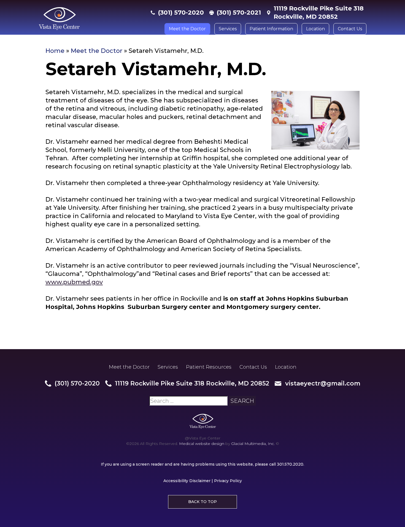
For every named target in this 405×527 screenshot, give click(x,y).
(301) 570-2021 (239, 12)
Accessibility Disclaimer (186, 480)
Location (315, 28)
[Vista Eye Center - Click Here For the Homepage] (92, 18)
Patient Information (271, 28)
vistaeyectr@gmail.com (322, 383)
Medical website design (201, 443)
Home (54, 51)
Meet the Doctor (187, 28)
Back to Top (202, 501)
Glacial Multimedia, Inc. (253, 443)
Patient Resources (208, 367)
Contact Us (350, 28)
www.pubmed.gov (74, 282)
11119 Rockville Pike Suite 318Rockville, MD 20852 (319, 12)
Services (228, 28)
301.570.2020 (290, 464)
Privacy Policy (228, 480)
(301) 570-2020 (181, 12)
